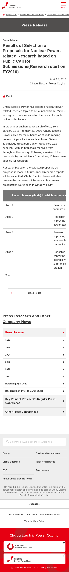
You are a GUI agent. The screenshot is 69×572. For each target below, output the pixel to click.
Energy (6, 453)
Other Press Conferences (21, 411)
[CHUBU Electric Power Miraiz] (34, 558)
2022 (7, 369)
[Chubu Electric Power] (11, 5)
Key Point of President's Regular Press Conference (30, 401)
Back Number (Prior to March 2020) (24, 391)
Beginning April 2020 (16, 384)
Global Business (11, 462)
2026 (7, 340)
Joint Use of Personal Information (43, 514)
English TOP (11, 15)
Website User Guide (34, 521)
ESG (5, 470)
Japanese (34, 504)
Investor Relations (45, 462)
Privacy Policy (16, 514)
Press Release (14, 332)
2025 (7, 347)
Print (9, 96)
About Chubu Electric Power (32, 15)
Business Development (48, 453)
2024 (7, 355)
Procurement (43, 470)
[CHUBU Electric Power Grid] (34, 546)
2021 (7, 376)
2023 (7, 362)
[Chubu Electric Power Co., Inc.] (34, 536)
